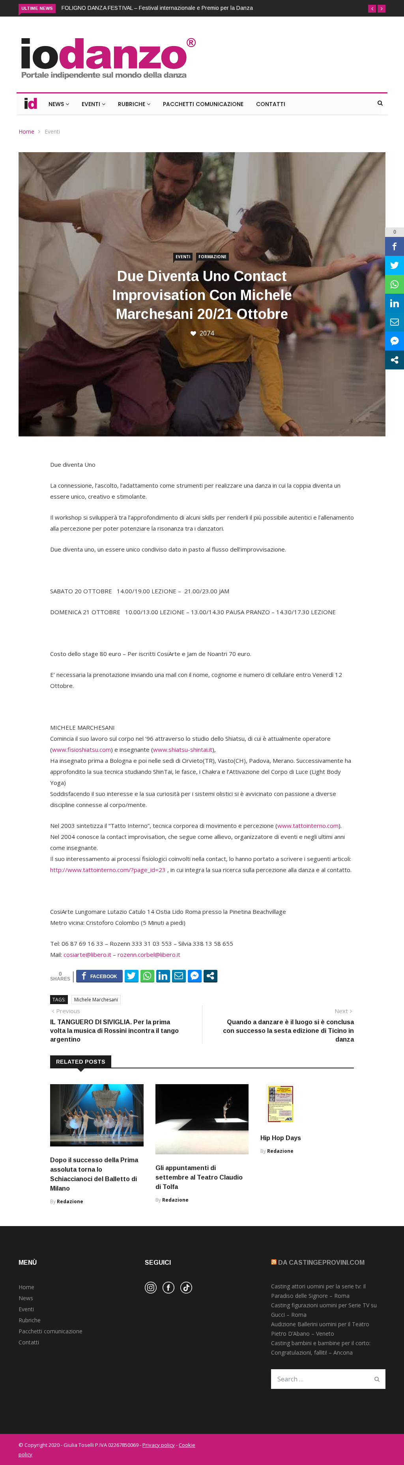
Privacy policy (158, 1444)
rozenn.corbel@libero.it (149, 954)
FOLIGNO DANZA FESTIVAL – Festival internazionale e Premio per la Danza (157, 8)
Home (26, 131)
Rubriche (132, 104)
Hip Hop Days (280, 1138)
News (57, 104)
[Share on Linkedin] (163, 976)
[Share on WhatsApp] (147, 976)
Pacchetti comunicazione (50, 1331)
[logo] (108, 80)
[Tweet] (131, 976)
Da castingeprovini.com (321, 1262)
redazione (70, 1201)
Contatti (270, 104)
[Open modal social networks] (210, 976)
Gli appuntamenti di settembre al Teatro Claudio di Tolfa (199, 1177)
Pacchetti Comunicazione (203, 104)
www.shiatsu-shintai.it (182, 749)
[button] (372, 9)
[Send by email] (179, 976)
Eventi (92, 104)
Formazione (212, 256)
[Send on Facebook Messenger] (195, 976)
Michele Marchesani (96, 999)
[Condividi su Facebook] (99, 976)
